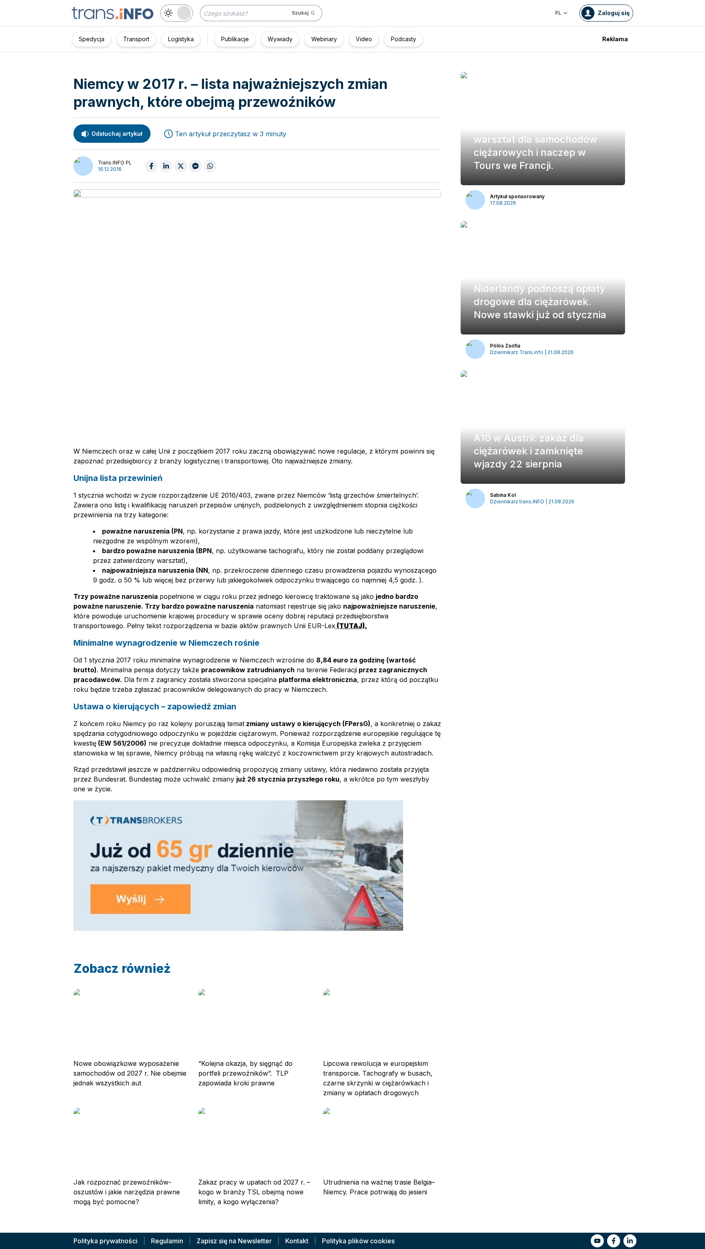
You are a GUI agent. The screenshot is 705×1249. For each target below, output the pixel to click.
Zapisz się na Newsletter (234, 1241)
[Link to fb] (613, 1240)
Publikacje (235, 38)
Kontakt (296, 1241)
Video (364, 38)
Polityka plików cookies (358, 1241)
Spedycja (91, 38)
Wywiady (280, 38)
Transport (136, 38)
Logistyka (181, 38)
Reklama (615, 38)
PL (558, 13)
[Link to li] (629, 1240)
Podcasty (403, 38)
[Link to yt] (597, 1240)
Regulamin (167, 1241)
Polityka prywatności (105, 1241)
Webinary (324, 38)
